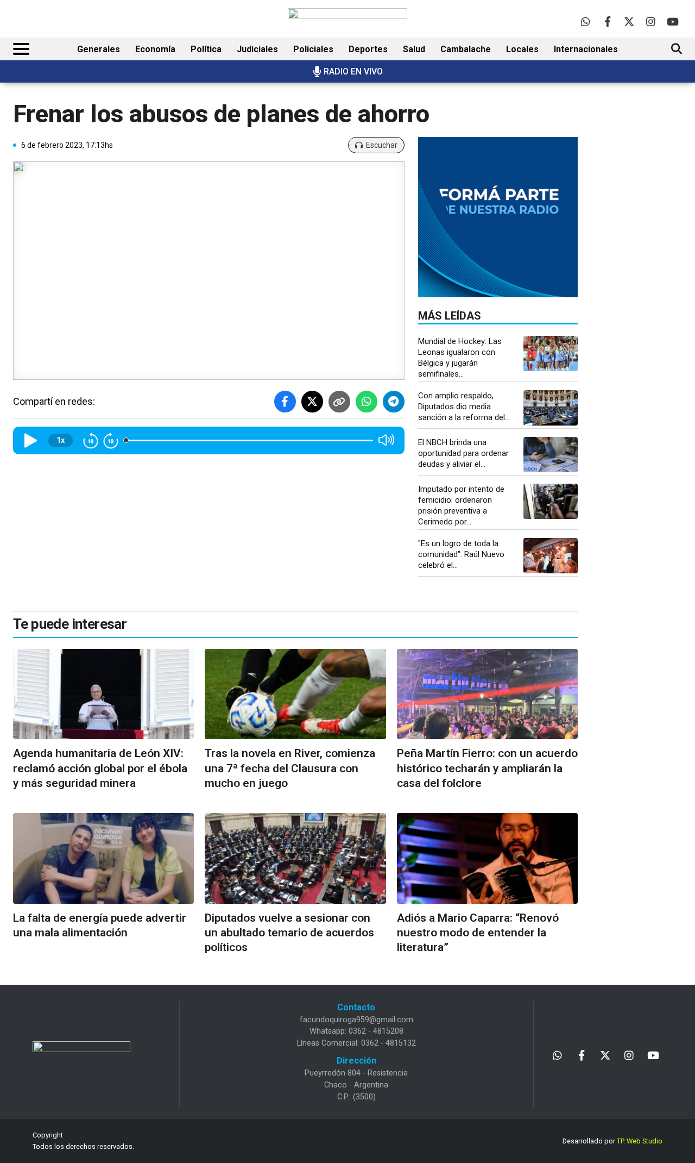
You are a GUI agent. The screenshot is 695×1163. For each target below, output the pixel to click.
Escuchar (381, 145)
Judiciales (257, 49)
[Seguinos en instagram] (650, 21)
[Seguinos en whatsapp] (585, 21)
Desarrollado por (612, 1141)
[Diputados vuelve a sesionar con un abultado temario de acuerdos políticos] (295, 858)
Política (206, 49)
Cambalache (465, 49)
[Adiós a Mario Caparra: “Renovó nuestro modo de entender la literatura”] (487, 858)
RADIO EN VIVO (353, 71)
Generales (98, 49)
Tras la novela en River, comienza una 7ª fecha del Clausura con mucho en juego (290, 768)
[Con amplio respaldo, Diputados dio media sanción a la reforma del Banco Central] (550, 408)
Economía (155, 49)
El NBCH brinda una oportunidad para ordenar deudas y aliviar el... (463, 453)
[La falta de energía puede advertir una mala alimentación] (103, 858)
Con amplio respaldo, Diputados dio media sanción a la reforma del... (464, 406)
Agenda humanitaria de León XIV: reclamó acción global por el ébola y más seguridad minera (100, 768)
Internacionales (586, 49)
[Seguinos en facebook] (607, 21)
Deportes (368, 49)
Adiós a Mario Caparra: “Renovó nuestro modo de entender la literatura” (478, 932)
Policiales (313, 49)
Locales (522, 49)
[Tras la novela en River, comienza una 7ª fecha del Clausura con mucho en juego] (295, 694)
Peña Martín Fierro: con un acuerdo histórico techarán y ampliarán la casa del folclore (487, 768)
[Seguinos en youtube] (672, 21)
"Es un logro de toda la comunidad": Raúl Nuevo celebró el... (461, 554)
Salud (414, 49)
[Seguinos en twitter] (629, 21)
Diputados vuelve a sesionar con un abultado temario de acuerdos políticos (289, 932)
